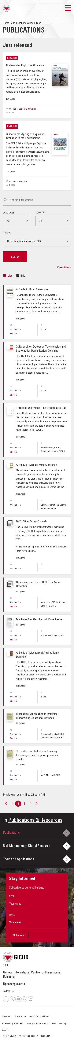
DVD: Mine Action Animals (31, 521)
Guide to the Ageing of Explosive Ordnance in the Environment (25, 136)
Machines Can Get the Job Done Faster (39, 619)
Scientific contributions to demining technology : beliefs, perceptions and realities (37, 755)
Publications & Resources (35, 820)
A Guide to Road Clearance (32, 289)
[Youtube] (18, 1001)
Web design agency (28, 1036)
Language (8, 213)
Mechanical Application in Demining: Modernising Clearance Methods (37, 716)
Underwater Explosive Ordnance (25, 65)
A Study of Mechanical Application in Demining (37, 654)
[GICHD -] (12, 8)
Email (12, 915)
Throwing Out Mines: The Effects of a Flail (41, 408)
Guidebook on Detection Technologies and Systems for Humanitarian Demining (41, 348)
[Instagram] (31, 1001)
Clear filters (64, 267)
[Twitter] (12, 1001)
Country (40, 213)
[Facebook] (6, 1001)
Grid (22, 275)
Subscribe (19, 935)
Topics (7, 233)
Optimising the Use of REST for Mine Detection (38, 584)
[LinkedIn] (24, 1001)
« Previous (6, 805)
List (10, 275)
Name (12, 896)
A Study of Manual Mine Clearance (36, 465)
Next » (36, 805)
